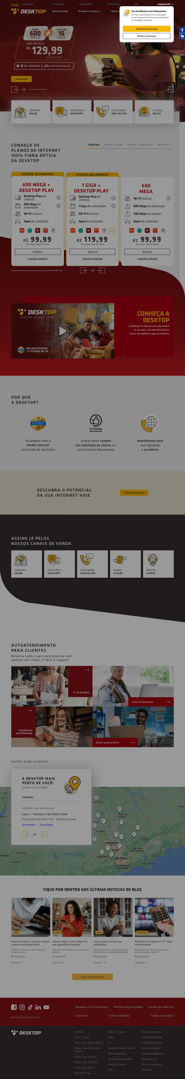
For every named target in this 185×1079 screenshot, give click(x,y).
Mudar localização (146, 36)
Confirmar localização (147, 28)
